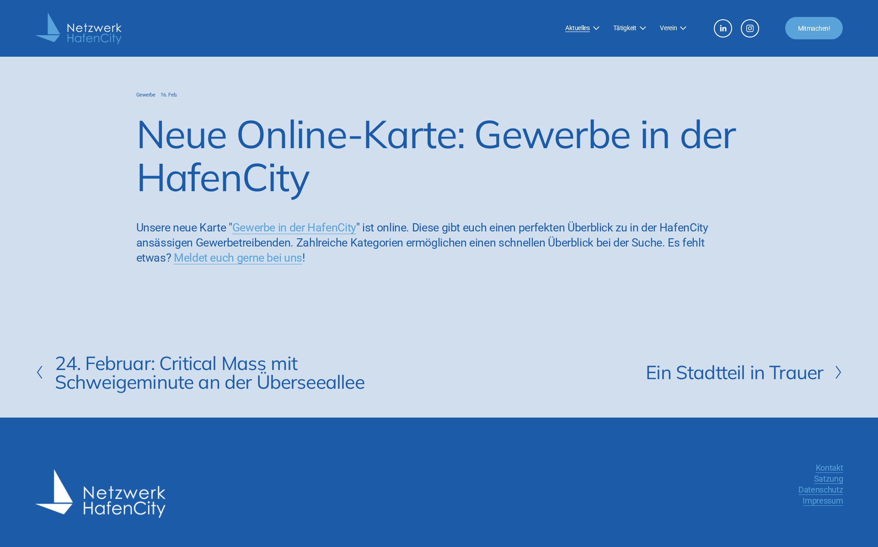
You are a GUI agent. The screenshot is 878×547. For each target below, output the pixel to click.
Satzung (828, 478)
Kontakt (829, 467)
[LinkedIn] (723, 28)
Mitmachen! (814, 28)
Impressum (823, 500)
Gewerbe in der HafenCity (294, 227)
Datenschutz (820, 489)
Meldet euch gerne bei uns (238, 257)
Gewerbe (145, 94)
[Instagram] (750, 28)
